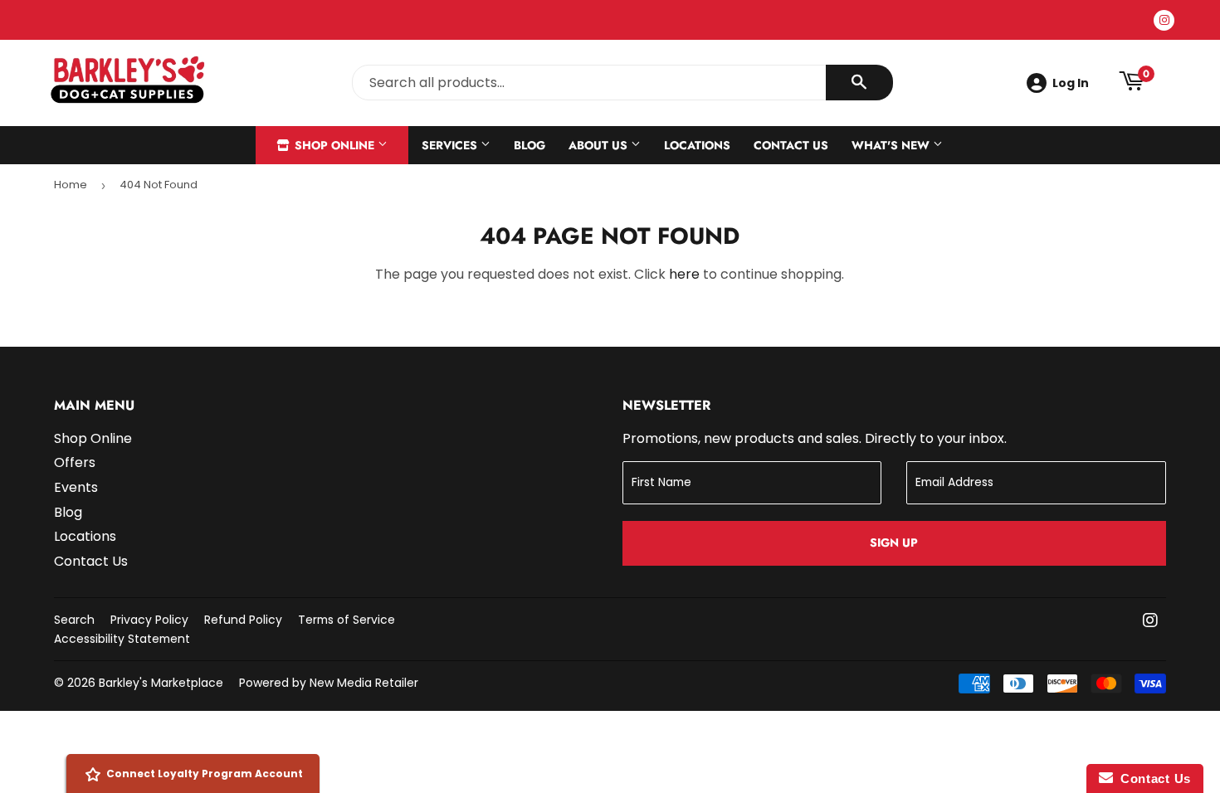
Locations (697, 145)
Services (451, 145)
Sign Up (894, 542)
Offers (74, 462)
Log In (1070, 83)
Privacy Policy (149, 619)
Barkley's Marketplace (161, 682)
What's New (892, 145)
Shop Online (334, 145)
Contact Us (791, 145)
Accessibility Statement (122, 638)
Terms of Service (346, 619)
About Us (600, 145)
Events (76, 487)
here (684, 274)
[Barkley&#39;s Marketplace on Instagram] (1150, 621)
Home (70, 184)
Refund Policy (243, 619)
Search (74, 619)
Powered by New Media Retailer (328, 682)
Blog (529, 145)
